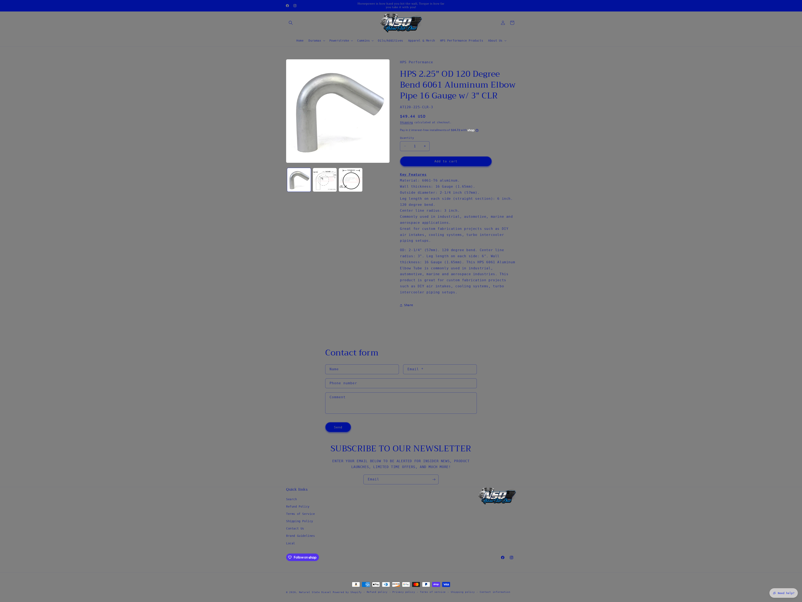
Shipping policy (463, 592)
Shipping (406, 122)
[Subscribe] (433, 479)
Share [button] (408, 305)
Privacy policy (403, 592)
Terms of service (433, 592)
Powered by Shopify (347, 592)
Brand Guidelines (300, 535)
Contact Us (295, 528)
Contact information (495, 592)
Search (291, 499)
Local (290, 543)
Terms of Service (300, 513)
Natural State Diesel (315, 592)
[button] (290, 22)
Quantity (407, 137)
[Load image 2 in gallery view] (324, 180)
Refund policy (377, 592)
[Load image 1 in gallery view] (299, 180)
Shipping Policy (299, 521)
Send (338, 427)
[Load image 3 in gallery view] (350, 180)
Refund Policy (298, 506)
